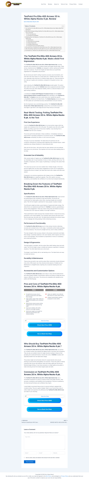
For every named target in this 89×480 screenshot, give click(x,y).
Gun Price (43, 4)
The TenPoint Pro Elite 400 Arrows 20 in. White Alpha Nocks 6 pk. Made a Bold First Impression (44, 29)
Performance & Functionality (33, 41)
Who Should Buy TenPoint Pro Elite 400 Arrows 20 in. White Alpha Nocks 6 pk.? (44, 48)
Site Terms (48, 476)
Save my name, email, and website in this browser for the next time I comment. (43, 457)
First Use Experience (32, 34)
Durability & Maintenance (33, 44)
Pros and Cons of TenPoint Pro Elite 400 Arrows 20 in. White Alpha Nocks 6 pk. (44, 47)
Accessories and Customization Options (36, 45)
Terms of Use (64, 4)
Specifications (30, 39)
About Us (56, 4)
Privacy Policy (73, 4)
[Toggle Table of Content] (62, 26)
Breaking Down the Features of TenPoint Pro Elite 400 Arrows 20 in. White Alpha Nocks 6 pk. (44, 37)
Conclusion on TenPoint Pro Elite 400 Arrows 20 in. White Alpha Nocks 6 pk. (43, 50)
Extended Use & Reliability (33, 35)
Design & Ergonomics (32, 42)
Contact (81, 4)
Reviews (50, 4)
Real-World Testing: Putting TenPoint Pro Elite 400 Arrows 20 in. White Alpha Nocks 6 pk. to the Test (45, 32)
